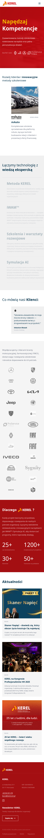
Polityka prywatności (9, 834)
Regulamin (31, 834)
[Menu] (39, 3)
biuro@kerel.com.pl (8, 796)
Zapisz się (9, 818)
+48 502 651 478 (7, 793)
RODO (22, 834)
